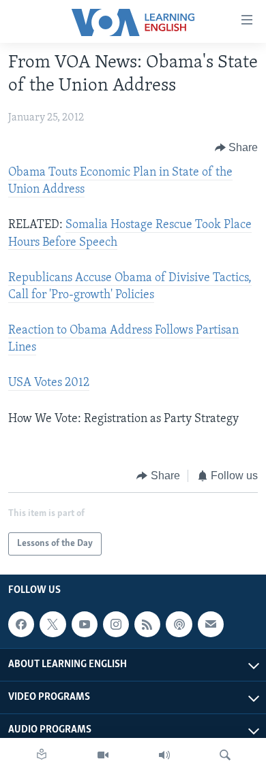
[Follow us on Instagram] (116, 624)
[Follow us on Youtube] (85, 624)
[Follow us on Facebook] (21, 624)
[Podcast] (179, 624)
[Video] (103, 755)
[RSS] (147, 624)
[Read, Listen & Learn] (41, 755)
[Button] (236, 148)
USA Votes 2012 (48, 383)
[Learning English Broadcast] (164, 755)
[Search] (225, 755)
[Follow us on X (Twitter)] (52, 624)
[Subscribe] (211, 624)
